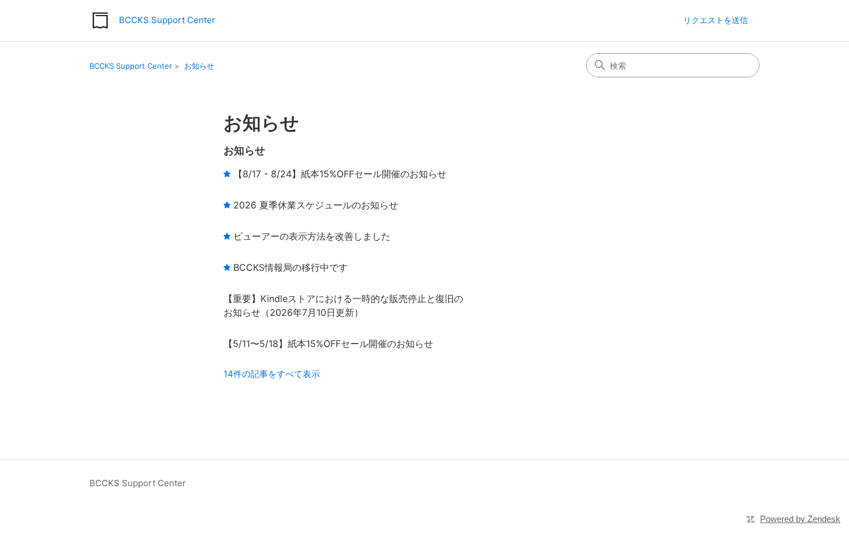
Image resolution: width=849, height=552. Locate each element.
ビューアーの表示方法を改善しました (311, 236)
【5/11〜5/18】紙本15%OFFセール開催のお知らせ (328, 343)
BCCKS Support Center (131, 65)
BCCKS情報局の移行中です (290, 267)
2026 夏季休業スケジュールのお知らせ (315, 205)
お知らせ (199, 65)
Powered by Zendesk (800, 519)
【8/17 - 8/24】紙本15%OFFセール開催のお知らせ (339, 174)
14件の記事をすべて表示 (272, 373)
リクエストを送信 (715, 20)
